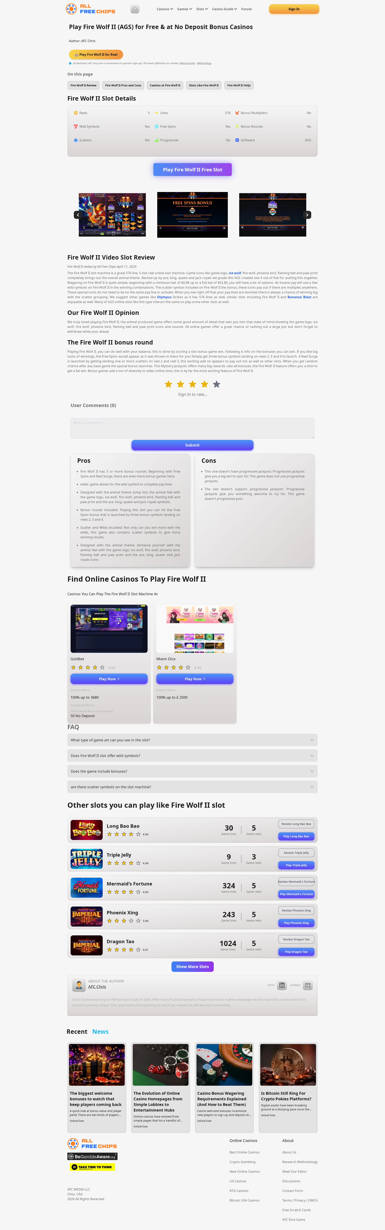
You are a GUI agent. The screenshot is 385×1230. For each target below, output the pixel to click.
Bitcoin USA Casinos (245, 1200)
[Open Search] (135, 9)
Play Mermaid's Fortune (296, 894)
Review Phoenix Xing (296, 910)
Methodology (204, 63)
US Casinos (238, 1181)
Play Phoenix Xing (296, 923)
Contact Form (292, 1191)
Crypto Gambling (242, 1162)
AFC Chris (88, 41)
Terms (287, 1200)
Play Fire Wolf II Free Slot (192, 169)
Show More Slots (192, 966)
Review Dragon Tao (296, 939)
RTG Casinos (239, 1191)
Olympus (164, 297)
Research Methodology (300, 1162)
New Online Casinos (245, 1171)
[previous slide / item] (78, 215)
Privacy (300, 1200)
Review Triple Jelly (296, 853)
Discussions (291, 1181)
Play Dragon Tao (296, 952)
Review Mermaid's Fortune (296, 881)
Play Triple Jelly (296, 865)
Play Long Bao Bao (296, 836)
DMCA (313, 1200)
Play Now (108, 678)
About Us (289, 1152)
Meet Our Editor (294, 1171)
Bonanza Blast (299, 297)
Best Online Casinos (245, 1152)
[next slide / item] (307, 215)
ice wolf (235, 273)
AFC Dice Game (293, 1219)
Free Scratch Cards (296, 1210)
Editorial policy (187, 63)
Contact (295, 985)
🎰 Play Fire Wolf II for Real (96, 54)
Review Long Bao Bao (296, 824)
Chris (271, 985)
